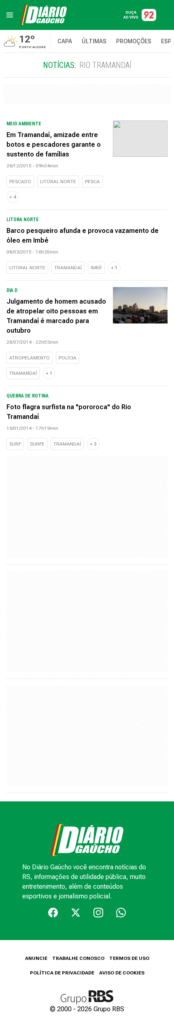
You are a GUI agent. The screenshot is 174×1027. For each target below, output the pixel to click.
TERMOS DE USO (129, 958)
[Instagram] (98, 912)
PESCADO (20, 181)
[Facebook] (53, 912)
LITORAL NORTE (58, 181)
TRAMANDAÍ (68, 267)
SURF (15, 444)
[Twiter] (76, 912)
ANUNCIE (36, 958)
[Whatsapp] (121, 912)
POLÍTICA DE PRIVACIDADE (62, 973)
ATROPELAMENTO (29, 358)
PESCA (92, 181)
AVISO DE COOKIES (121, 973)
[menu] (10, 15)
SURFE (37, 444)
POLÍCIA (67, 358)
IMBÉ (96, 267)
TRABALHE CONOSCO (78, 958)
